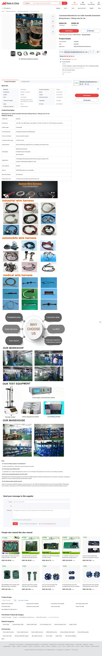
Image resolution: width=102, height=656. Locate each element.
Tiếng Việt (87, 646)
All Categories (7, 8)
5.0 (81, 84)
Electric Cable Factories (37, 632)
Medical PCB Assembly (7, 603)
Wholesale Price (53, 644)
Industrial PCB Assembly (32, 603)
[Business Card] (98, 88)
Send (15, 523)
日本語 (68, 646)
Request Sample (86, 34)
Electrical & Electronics (11, 11)
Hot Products (12, 644)
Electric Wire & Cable (34, 11)
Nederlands (54, 646)
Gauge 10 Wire (72, 624)
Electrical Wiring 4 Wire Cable (67, 632)
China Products (19, 644)
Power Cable (6, 624)
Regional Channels (70, 644)
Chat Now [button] (91, 31)
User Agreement (59, 649)
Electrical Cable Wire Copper (22, 636)
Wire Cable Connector (37, 636)
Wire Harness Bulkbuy (70, 636)
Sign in (98, 4)
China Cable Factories (8, 632)
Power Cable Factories (22, 632)
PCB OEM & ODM (6, 606)
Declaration (67, 649)
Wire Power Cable (7, 636)
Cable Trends (59, 636)
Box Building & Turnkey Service (9, 609)
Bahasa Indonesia (95, 646)
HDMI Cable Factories (51, 632)
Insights (91, 644)
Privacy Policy (75, 649)
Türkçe (82, 646)
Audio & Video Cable (32, 624)
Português (24, 646)
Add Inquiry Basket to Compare (29, 59)
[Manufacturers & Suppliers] (10, 3)
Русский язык (37, 646)
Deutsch (48, 646)
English (13, 646)
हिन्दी (72, 646)
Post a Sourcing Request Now (47, 523)
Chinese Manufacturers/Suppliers (32, 644)
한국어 (63, 646)
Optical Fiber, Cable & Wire (23, 11)
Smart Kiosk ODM (55, 606)
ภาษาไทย (77, 646)
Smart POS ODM (80, 606)
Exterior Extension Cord (60, 624)
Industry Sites (61, 644)
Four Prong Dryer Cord (45, 624)
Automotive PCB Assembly (57, 603)
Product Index (79, 644)
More (3, 639)
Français (30, 646)
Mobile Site (85, 644)
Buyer (65, 8)
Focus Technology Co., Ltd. (40, 649)
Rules (99, 8)
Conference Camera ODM (32, 606)
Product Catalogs (24, 600)
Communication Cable (17, 624)
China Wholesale (44, 644)
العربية (59, 646)
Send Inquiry (69, 31)
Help (73, 8)
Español (19, 646)
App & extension (82, 8)
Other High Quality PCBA (82, 603)
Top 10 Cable (49, 636)
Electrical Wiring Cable (83, 632)
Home (3, 11)
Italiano (43, 646)
